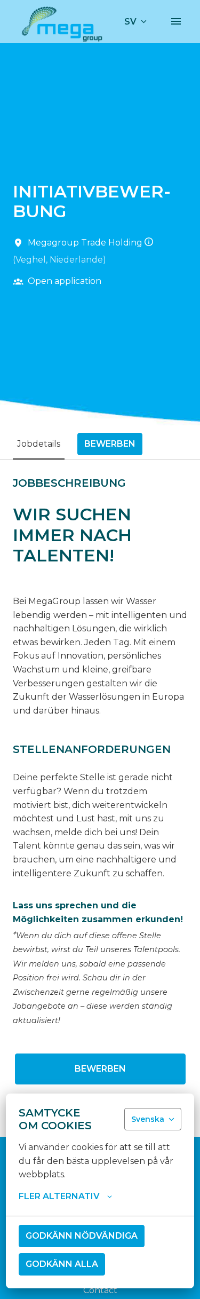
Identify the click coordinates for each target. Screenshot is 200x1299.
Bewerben (100, 1069)
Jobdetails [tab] (38, 444)
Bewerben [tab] (109, 444)
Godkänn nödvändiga (82, 1236)
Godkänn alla (62, 1264)
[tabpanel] (100, 798)
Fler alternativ (59, 1196)
